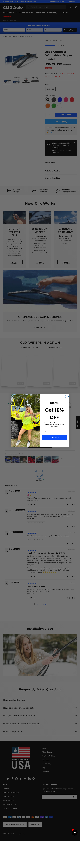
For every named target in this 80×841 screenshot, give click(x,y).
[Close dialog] (66, 396)
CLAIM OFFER (54, 437)
